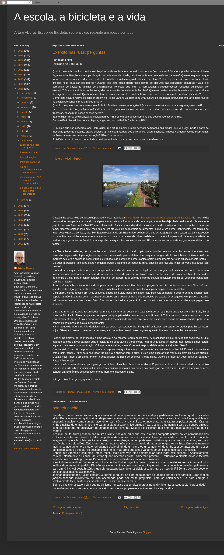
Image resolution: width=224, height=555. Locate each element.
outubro (25, 102)
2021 (21, 74)
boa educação (65, 408)
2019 (21, 84)
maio (24, 126)
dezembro (27, 93)
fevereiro (26, 140)
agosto (25, 112)
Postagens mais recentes (67, 507)
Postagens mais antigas (194, 507)
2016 (21, 210)
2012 (21, 229)
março (25, 135)
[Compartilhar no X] (132, 148)
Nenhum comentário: (104, 148)
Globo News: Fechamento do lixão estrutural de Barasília (157, 217)
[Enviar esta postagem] (119, 148)
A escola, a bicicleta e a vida (79, 17)
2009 (21, 243)
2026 (21, 50)
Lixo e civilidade (67, 159)
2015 (21, 215)
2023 (21, 65)
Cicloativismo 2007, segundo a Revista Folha (31, 180)
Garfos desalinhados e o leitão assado (31, 169)
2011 (21, 234)
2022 (21, 69)
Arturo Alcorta (26, 268)
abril (23, 131)
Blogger (147, 532)
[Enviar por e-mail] (125, 148)
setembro (26, 107)
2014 (21, 220)
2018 (21, 88)
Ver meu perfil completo (27, 448)
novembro (27, 97)
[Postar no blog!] (129, 148)
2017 (21, 205)
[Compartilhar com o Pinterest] (139, 148)
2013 (21, 224)
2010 (21, 239)
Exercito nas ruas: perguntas (79, 52)
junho (24, 121)
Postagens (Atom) (72, 513)
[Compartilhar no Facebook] (135, 148)
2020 (21, 79)
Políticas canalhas (30, 161)
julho (24, 116)
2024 (21, 60)
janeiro (25, 199)
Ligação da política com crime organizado (30, 190)
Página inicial (131, 507)
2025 (21, 55)
